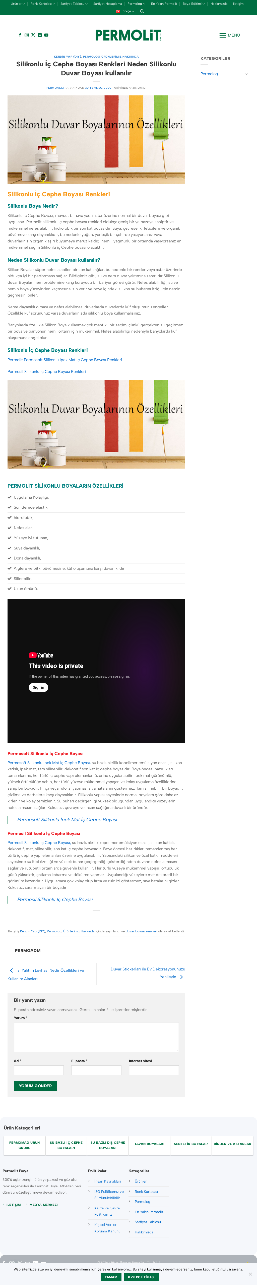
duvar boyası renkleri (141, 931)
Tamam (111, 1277)
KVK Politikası (141, 1277)
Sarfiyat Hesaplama (107, 4)
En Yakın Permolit (164, 4)
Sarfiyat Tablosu (72, 4)
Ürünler (16, 4)
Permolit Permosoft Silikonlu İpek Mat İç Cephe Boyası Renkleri (65, 359)
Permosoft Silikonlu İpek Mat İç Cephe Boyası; (49, 762)
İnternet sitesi (140, 1061)
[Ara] (142, 11)
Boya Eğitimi (192, 4)
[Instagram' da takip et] (27, 35)
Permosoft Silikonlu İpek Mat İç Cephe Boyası (67, 819)
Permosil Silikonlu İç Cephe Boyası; (40, 842)
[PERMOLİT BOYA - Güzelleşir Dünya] (129, 35)
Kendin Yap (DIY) (67, 56)
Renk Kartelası (41, 4)
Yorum (21, 1018)
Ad (18, 1061)
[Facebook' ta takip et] (20, 35)
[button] (229, 35)
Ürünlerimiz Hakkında (120, 56)
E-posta (79, 1061)
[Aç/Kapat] (246, 74)
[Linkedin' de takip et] (40, 35)
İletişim (238, 4)
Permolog (134, 4)
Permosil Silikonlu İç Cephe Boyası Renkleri (47, 371)
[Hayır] (250, 1275)
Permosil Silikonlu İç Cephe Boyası (54, 899)
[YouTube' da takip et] (46, 35)
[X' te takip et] (33, 35)
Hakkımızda (219, 4)
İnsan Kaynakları (107, 1181)
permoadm (55, 87)
